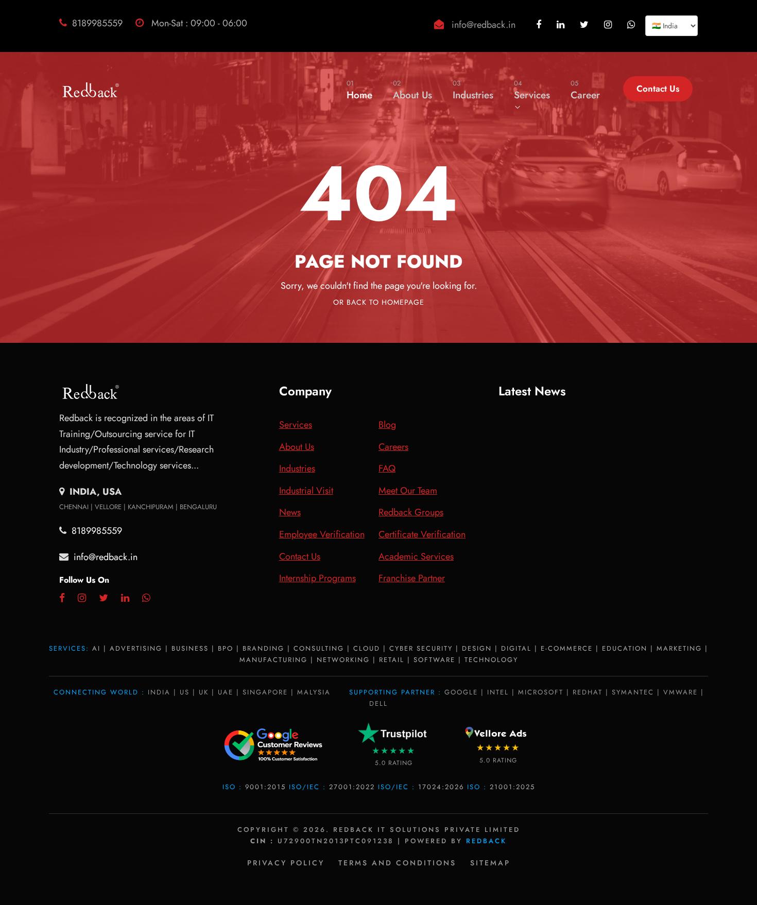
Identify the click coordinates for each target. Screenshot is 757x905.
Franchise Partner (411, 578)
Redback (486, 841)
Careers (393, 447)
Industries (473, 90)
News (290, 512)
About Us (412, 90)
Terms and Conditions (397, 863)
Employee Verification (322, 534)
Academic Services (416, 556)
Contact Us (657, 88)
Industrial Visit (306, 490)
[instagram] (609, 24)
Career (585, 90)
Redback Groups (410, 512)
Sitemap (490, 863)
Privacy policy (285, 863)
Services (532, 90)
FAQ (386, 468)
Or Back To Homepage (378, 302)
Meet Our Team (407, 490)
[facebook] (540, 24)
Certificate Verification (422, 534)
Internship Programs (317, 578)
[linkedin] (562, 24)
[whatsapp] (632, 24)
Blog (387, 424)
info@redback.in (483, 24)
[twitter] (585, 24)
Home (359, 90)
